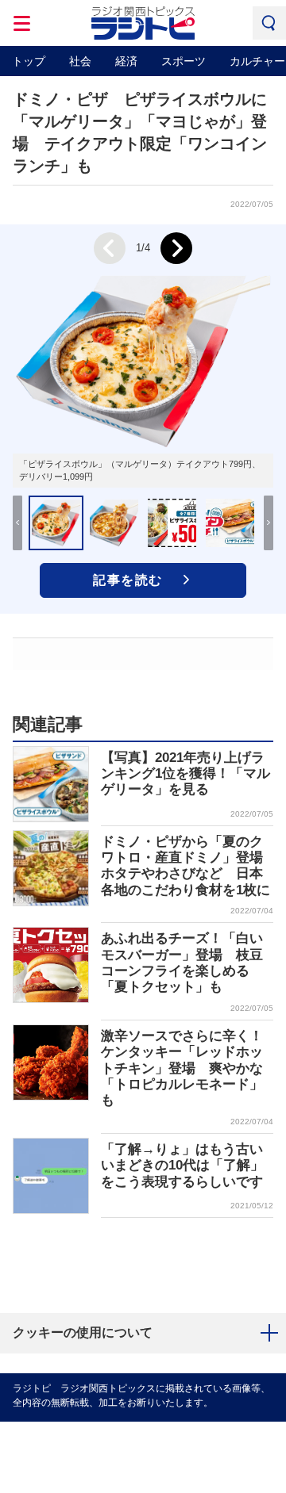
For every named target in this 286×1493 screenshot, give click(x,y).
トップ (28, 61)
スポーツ (183, 61)
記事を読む (128, 580)
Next (176, 248)
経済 (126, 61)
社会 (80, 61)
